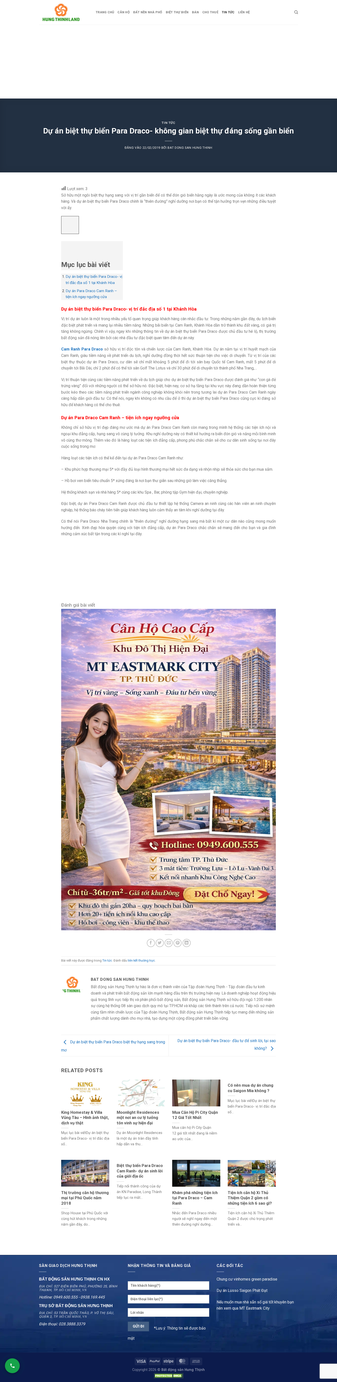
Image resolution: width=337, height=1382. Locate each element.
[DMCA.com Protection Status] (168, 1375)
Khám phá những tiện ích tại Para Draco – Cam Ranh (195, 1198)
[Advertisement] (168, 61)
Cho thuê (210, 12)
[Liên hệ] (12, 1365)
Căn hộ (123, 12)
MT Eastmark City (254, 1308)
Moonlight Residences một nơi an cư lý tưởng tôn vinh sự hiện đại (138, 1117)
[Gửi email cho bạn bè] (169, 943)
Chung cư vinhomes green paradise (247, 1279)
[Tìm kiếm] (296, 12)
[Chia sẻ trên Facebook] (151, 943)
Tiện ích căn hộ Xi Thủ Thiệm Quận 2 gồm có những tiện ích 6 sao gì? (250, 1198)
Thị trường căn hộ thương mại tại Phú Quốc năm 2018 (85, 1198)
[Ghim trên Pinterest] (177, 943)
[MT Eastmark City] (168, 769)
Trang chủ (105, 12)
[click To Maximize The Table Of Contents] (70, 225)
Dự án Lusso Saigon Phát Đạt (242, 1290)
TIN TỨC (228, 12)
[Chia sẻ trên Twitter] (160, 943)
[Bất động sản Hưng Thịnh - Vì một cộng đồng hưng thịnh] (63, 12)
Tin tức (168, 123)
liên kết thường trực (141, 960)
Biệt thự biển (177, 12)
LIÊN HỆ (244, 12)
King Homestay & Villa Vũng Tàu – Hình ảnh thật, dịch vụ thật (85, 1117)
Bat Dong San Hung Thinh (190, 148)
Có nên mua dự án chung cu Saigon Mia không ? (250, 1088)
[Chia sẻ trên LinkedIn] (187, 943)
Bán (195, 12)
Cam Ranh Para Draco (82, 349)
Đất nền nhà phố (147, 12)
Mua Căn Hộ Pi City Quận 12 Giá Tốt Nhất (195, 1115)
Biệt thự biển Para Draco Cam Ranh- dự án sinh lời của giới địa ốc (140, 1171)
